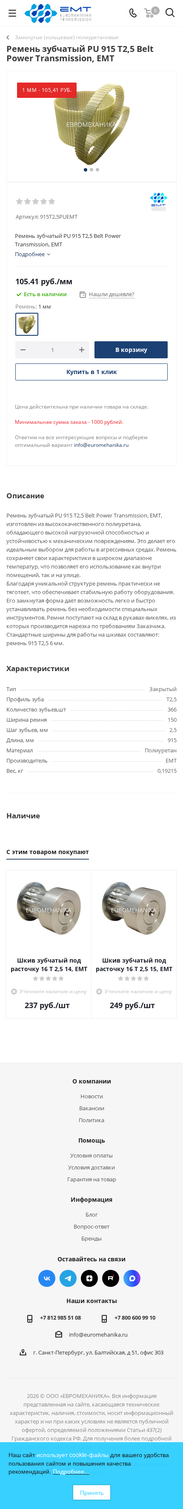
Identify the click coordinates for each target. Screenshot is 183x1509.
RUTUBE (110, 1278)
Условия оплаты (91, 1155)
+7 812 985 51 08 (60, 1317)
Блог (92, 1214)
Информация (91, 1199)
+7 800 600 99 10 (134, 1317)
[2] (28, 201)
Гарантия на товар (91, 1179)
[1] (20, 201)
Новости (91, 1096)
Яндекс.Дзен (89, 1278)
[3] (36, 201)
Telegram (68, 1278)
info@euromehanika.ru (101, 445)
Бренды (91, 1238)
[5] (52, 201)
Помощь (91, 1140)
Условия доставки (91, 1167)
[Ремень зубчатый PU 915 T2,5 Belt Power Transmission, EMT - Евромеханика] (91, 124)
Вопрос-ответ (91, 1226)
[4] (44, 201)
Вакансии (91, 1108)
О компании (91, 1081)
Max (131, 1278)
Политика (91, 1120)
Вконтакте (46, 1278)
